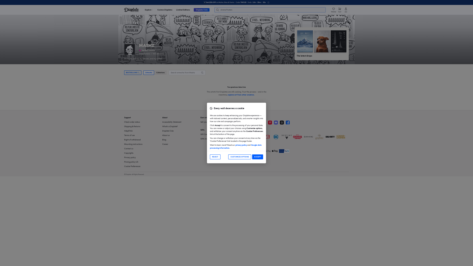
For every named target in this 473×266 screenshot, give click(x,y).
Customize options (239, 157)
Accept (257, 157)
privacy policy (241, 145)
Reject (215, 157)
